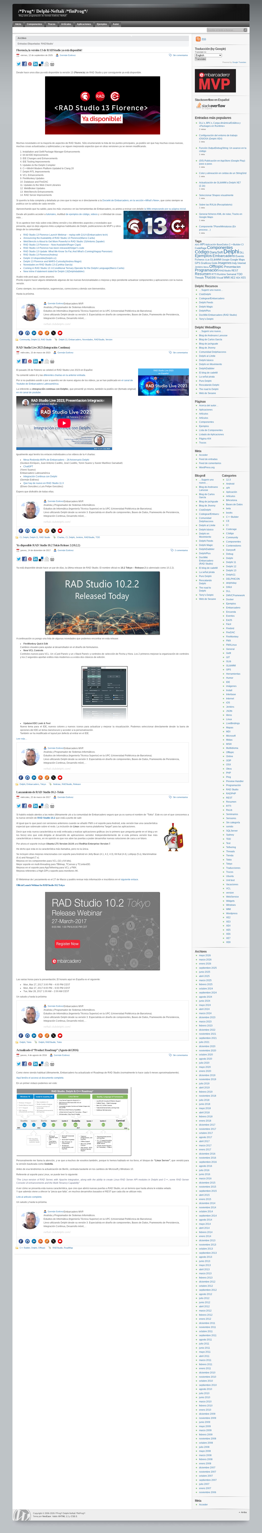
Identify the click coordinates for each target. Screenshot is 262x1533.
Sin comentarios (180, 55)
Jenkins (79, 537)
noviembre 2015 (207, 1186)
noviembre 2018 (207, 1096)
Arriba (244, 1512)
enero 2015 (205, 1199)
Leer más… (21, 739)
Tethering (231, 847)
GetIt (228, 653)
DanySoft (216, 252)
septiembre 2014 (208, 1215)
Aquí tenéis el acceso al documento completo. (40, 1077)
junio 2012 (204, 1302)
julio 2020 (204, 1063)
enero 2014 (205, 1236)
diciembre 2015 (207, 1182)
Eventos (230, 616)
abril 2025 (204, 976)
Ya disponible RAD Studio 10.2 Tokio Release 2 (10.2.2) (48, 545)
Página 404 (205, 438)
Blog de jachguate (208, 343)
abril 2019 (204, 1087)
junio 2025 (204, 972)
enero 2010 (205, 1410)
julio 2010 (204, 1393)
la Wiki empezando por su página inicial (165, 209)
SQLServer (232, 830)
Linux (229, 719)
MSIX (229, 744)
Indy (234, 263)
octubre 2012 (206, 1286)
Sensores (231, 818)
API (202, 244)
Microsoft (231, 735)
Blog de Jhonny (207, 347)
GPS (197, 263)
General (230, 649)
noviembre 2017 (207, 1129)
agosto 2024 (205, 997)
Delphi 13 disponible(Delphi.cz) (39, 258)
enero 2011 (205, 1368)
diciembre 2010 (207, 1372)
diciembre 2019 (207, 1075)
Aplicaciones (206, 409)
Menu (206, 267)
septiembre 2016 (208, 1162)
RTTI (214, 274)
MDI (228, 731)
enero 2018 (205, 1120)
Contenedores (233, 545)
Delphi (26, 537)
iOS (228, 702)
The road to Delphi (208, 389)
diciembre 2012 (207, 1281)
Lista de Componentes (211, 430)
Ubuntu (230, 876)
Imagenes (225, 263)
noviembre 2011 (207, 1327)
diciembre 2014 (207, 1203)
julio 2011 (204, 1343)
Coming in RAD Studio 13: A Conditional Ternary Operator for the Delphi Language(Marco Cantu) (73, 268)
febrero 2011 (205, 1364)
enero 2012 (205, 1319)
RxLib (229, 810)
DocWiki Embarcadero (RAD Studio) (218, 315)
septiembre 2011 (208, 1335)
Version (108, 339)
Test (228, 843)
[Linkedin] (34, 333)
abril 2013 (204, 1269)
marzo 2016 (205, 1178)
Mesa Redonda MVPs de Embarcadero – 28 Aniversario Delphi (56, 459)
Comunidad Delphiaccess (212, 352)
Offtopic (41, 1248)
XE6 (228, 934)
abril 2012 (204, 1306)
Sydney (230, 834)
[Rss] (40, 333)
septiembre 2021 (208, 1038)
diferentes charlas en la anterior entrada (64, 375)
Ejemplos (203, 255)
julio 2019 (204, 1083)
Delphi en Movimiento (210, 364)
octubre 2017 (206, 1133)
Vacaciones (232, 884)
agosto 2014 (205, 1219)
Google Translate (239, 62)
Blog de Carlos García (210, 339)
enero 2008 (205, 1463)
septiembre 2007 (208, 1480)
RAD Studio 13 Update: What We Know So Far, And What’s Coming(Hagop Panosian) (67, 251)
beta (228, 508)
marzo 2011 (205, 1360)
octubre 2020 (206, 1054)
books (229, 512)
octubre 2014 (206, 1211)
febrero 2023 (206, 1025)
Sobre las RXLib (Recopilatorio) (215, 204)
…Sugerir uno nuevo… (211, 290)
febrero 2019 (206, 1091)
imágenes (231, 686)
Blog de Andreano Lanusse (213, 335)
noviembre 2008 (207, 1438)
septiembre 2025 (208, 968)
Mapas (229, 727)
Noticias (57, 784)
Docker (230, 599)
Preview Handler (235, 781)
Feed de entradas (208, 459)
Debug (229, 554)
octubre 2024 (206, 988)
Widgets (230, 901)
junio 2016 (204, 1174)
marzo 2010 (205, 1401)
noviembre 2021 (207, 1034)
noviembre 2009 (207, 1418)
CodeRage (200, 248)
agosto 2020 (205, 1058)
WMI (227, 277)
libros (229, 715)
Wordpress (231, 913)
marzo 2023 (205, 1021)
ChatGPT (28, 466)
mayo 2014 (205, 1224)
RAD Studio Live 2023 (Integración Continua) (43, 347)
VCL (228, 888)
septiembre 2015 (208, 1191)
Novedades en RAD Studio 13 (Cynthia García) (48, 264)
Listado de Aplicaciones (211, 434)
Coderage (231, 529)
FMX (228, 640)
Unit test (230, 880)
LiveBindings (233, 723)
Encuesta (231, 612)
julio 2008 (204, 1447)
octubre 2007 (206, 1475)
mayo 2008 (205, 1451)
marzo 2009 (205, 1430)
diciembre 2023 (207, 1017)
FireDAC (230, 632)
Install (229, 690)
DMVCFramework (235, 595)
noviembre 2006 (207, 1492)
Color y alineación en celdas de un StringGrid (222, 173)
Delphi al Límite (207, 356)
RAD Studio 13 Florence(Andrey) (40, 254)
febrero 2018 (206, 1116)
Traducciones (233, 868)
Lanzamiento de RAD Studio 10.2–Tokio (40, 792)
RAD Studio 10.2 (46, 818)
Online (229, 756)
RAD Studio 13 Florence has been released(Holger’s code (53, 248)
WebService (232, 896)
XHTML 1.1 (63, 1516)
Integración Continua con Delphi (40, 476)
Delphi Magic (206, 306)
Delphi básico (206, 360)
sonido (229, 826)
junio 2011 (204, 1348)
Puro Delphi (205, 381)
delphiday (231, 583)
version (230, 892)
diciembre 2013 (207, 1240)
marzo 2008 (205, 1455)
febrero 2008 (206, 1459)
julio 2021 (204, 1042)
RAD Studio (46, 339)
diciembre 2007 (207, 1467)
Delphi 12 (231, 566)
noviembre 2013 (207, 1244)
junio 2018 (204, 1104)
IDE (228, 682)
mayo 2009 (205, 1426)
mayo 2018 (205, 1108)
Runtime (221, 274)
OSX (228, 764)
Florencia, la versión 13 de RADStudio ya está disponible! (49, 50)
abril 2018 (204, 1112)
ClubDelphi (205, 294)
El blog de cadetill (208, 372)
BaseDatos (222, 244)
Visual (219, 277)
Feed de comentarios (210, 463)
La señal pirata (207, 376)
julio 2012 (204, 1298)
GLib (207, 260)
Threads (199, 277)
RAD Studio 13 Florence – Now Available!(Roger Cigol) (52, 244)
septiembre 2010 (208, 1385)
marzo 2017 (205, 1145)
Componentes (220, 247)
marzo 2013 (205, 1273)
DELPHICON (233, 579)
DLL (242, 252)
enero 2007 (205, 1488)
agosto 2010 (205, 1389)
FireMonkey (232, 636)
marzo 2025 (205, 980)
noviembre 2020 (207, 1050)
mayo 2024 (205, 1005)
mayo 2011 (205, 1352)
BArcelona (231, 500)
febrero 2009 (206, 1434)
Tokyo (43, 784)
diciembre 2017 (207, 1124)
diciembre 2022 (207, 1030)
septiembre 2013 (208, 1253)
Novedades (87, 339)
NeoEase (46, 1516)
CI (21, 537)
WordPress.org (207, 467)
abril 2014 (204, 1228)
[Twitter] (53, 333)
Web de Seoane (207, 393)
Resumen (203, 274)
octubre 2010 (206, 1381)
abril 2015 (204, 1195)
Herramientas (233, 674)
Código (202, 252)
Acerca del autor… (208, 405)
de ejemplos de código (78, 214)
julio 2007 (204, 1484)
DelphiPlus (205, 310)
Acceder (203, 455)
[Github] (27, 333)
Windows (231, 905)
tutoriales (51, 214)
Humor (229, 678)
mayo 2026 (205, 955)
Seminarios (232, 814)
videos (94, 214)
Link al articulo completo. (29, 1197)
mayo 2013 (205, 1265)
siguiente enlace (129, 879)
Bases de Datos (234, 504)
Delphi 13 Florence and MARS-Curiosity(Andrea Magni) (52, 261)
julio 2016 (204, 1170)
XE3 (228, 921)
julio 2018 (204, 1100)
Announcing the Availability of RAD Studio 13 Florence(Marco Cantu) (59, 238)
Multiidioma (232, 748)
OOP (228, 760)
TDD (98, 537)
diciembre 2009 (207, 1414)
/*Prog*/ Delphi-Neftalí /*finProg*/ (53, 11)
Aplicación (210, 244)
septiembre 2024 (208, 992)
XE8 (228, 942)
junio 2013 (204, 1261)
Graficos (206, 263)
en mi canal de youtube (28, 392)
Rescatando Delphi (209, 385)
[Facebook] (21, 333)
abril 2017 (204, 1141)
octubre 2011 (206, 1331)
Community (25, 339)
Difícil (229, 587)
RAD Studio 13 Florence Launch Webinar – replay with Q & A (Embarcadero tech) (65, 234)
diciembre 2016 (207, 1153)
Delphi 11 (34, 537)
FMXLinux (231, 645)
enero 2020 (205, 1071)
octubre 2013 (206, 1248)
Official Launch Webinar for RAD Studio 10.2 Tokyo (40, 885)
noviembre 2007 (207, 1471)
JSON (229, 711)
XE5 (243, 277)
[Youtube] (60, 333)
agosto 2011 (205, 1339)
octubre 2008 (206, 1443)
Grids (215, 263)
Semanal (231, 274)
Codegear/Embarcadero (211, 298)
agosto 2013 (205, 1257)
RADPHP (231, 793)
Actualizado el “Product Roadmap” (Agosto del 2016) (47, 1050)
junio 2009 (204, 1422)
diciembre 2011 (207, 1323)
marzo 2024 (205, 1013)
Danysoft (230, 550)
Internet (241, 263)
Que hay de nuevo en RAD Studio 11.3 (43, 483)
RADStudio (99, 339)
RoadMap (68, 1248)
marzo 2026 (205, 959)
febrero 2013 (206, 1277)
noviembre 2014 (207, 1207)
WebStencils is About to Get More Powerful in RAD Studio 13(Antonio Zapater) (64, 241)
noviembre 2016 (207, 1157)
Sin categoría (233, 822)
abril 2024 (204, 1009)
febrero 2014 (206, 1232)
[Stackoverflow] (47, 333)
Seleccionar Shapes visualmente (216, 195)
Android (230, 483)
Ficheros (199, 259)
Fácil (228, 624)
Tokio (28, 1042)
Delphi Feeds (206, 302)
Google (226, 259)
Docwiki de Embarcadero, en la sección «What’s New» (130, 200)
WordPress (22, 1515)
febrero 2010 (206, 1405)
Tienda (229, 855)
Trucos (210, 277)
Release (77, 784)
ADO (197, 244)
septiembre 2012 (208, 1290)
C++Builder (235, 244)
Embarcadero (74, 339)
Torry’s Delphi (206, 319)
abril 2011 (204, 1356)
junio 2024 (204, 1001)
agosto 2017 (205, 1137)
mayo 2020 (205, 1067)
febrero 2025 (206, 984)
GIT (228, 657)
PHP (228, 772)
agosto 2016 (205, 1166)
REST (235, 270)
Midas (229, 739)
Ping (228, 777)
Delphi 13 (35, 339)
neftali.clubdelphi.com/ (57, 324)
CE (227, 521)
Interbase (231, 694)
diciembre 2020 (207, 1046)
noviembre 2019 (207, 1079)
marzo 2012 (205, 1310)
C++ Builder (25, 1248)
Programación (207, 270)
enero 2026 (205, 963)
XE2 (232, 277)
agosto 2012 (205, 1294)
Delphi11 (231, 574)
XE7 (228, 938)
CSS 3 (74, 1516)
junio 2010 (204, 1397)
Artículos (203, 413)
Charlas (60, 537)
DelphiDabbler (206, 368)
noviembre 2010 (207, 1377)
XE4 (238, 277)
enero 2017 (205, 1149)
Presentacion (232, 266)
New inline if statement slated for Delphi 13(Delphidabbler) (53, 271)
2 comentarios (181, 550)
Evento (240, 256)
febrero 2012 (206, 1315)
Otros (229, 768)
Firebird (230, 628)
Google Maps (237, 259)
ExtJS (229, 620)
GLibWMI (215, 259)
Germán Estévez (68, 55)
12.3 (228, 479)
